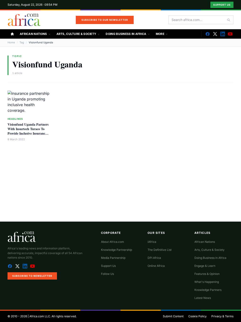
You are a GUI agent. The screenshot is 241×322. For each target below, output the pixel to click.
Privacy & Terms (222, 316)
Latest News (202, 298)
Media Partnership (113, 258)
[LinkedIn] (222, 34)
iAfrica (152, 242)
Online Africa (156, 266)
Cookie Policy (197, 316)
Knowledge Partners (207, 290)
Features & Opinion (207, 274)
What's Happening (206, 282)
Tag (22, 42)
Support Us (222, 4)
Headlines (15, 118)
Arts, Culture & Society (76, 34)
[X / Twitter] (17, 266)
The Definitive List (160, 250)
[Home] (12, 34)
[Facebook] (207, 34)
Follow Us (107, 274)
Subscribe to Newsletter (32, 275)
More (160, 34)
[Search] (228, 20)
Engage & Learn (204, 266)
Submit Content (173, 316)
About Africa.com (112, 242)
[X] (215, 34)
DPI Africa (154, 258)
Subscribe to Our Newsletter (104, 19)
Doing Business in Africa (126, 34)
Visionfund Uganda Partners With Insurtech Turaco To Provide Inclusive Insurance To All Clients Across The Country (28, 133)
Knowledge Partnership (116, 250)
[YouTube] (230, 34)
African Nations (33, 34)
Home (11, 42)
